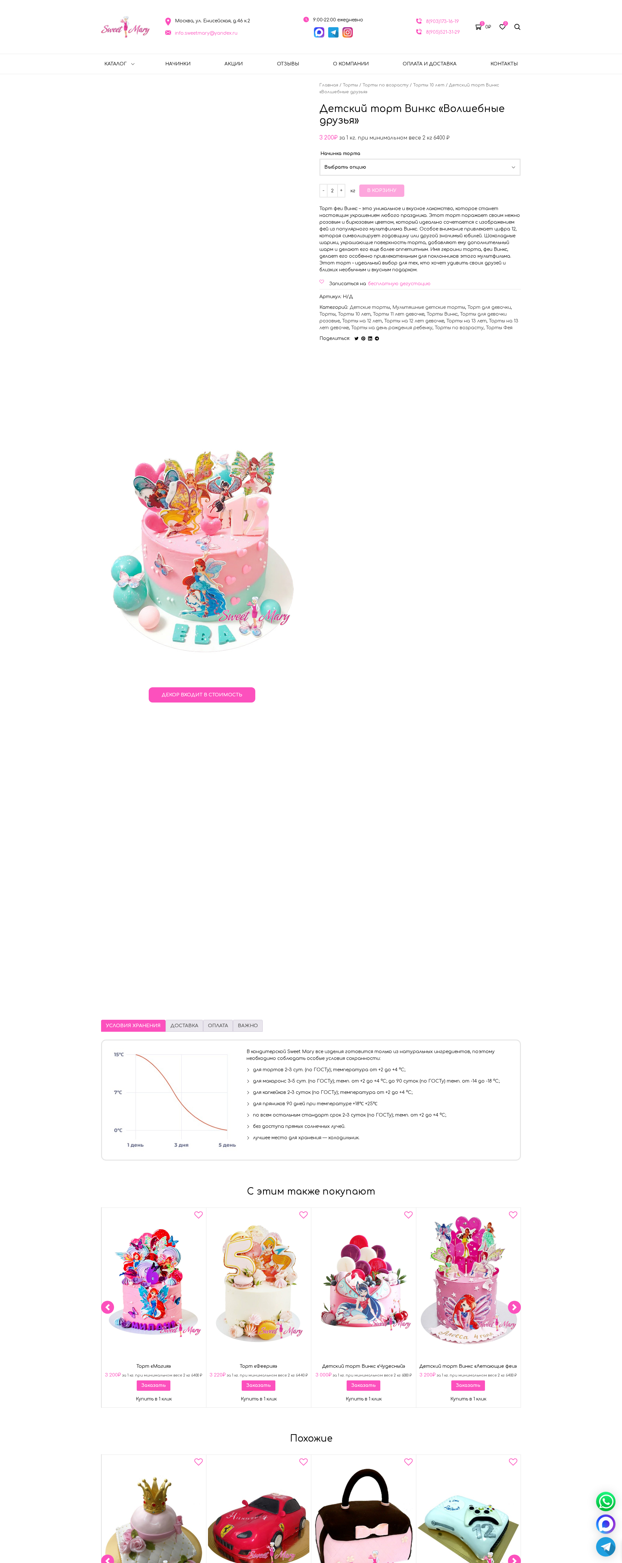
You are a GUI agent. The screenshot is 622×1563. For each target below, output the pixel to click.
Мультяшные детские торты (428, 307)
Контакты (504, 64)
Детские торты (370, 307)
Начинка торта (340, 153)
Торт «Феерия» (258, 1366)
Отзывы (288, 64)
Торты (350, 85)
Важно (248, 1025)
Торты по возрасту (386, 85)
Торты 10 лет (428, 85)
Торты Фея (499, 327)
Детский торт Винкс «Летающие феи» (468, 1366)
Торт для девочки (489, 307)
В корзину (382, 190)
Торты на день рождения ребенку (391, 327)
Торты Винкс (442, 314)
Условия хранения (133, 1025)
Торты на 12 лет (362, 321)
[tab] (133, 1026)
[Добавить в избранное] (198, 1216)
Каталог (115, 64)
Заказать (153, 1385)
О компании (351, 64)
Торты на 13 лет (466, 321)
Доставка (184, 1025)
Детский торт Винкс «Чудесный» (363, 1366)
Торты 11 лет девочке (398, 314)
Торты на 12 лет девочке (414, 321)
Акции (234, 64)
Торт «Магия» (153, 1366)
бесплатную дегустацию (399, 283)
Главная (328, 85)
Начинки (177, 64)
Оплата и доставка (429, 64)
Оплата (218, 1025)
